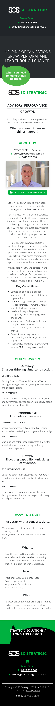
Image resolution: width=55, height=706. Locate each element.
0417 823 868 (29, 22)
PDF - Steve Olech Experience (28, 192)
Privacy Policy (33, 690)
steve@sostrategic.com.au (29, 26)
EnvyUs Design (31, 695)
